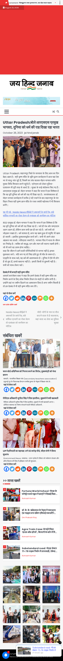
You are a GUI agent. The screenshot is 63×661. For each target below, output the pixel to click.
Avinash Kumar (29, 498)
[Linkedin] (22, 298)
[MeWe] (34, 298)
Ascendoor (23, 656)
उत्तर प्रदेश (6, 304)
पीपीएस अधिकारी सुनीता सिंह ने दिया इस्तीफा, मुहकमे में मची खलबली (30, 398)
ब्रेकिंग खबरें (13, 304)
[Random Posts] (53, 111)
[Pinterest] (28, 298)
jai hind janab (31, 133)
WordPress (47, 656)
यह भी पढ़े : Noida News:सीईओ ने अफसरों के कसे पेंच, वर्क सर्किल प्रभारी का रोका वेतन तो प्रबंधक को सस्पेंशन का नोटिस (29, 213)
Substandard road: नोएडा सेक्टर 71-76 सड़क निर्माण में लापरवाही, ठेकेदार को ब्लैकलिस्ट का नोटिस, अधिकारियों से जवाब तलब (39, 553)
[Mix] (40, 298)
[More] (51, 298)
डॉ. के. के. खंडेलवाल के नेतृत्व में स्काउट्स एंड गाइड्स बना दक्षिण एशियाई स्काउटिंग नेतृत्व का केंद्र (39, 513)
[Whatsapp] (45, 298)
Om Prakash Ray (29, 517)
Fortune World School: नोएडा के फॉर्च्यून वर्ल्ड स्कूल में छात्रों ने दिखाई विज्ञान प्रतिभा (39, 494)
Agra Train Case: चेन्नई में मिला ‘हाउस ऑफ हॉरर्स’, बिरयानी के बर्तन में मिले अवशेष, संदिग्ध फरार (39, 532)
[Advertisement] (31, 42)
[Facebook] (5, 298)
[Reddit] (17, 298)
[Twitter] (11, 298)
